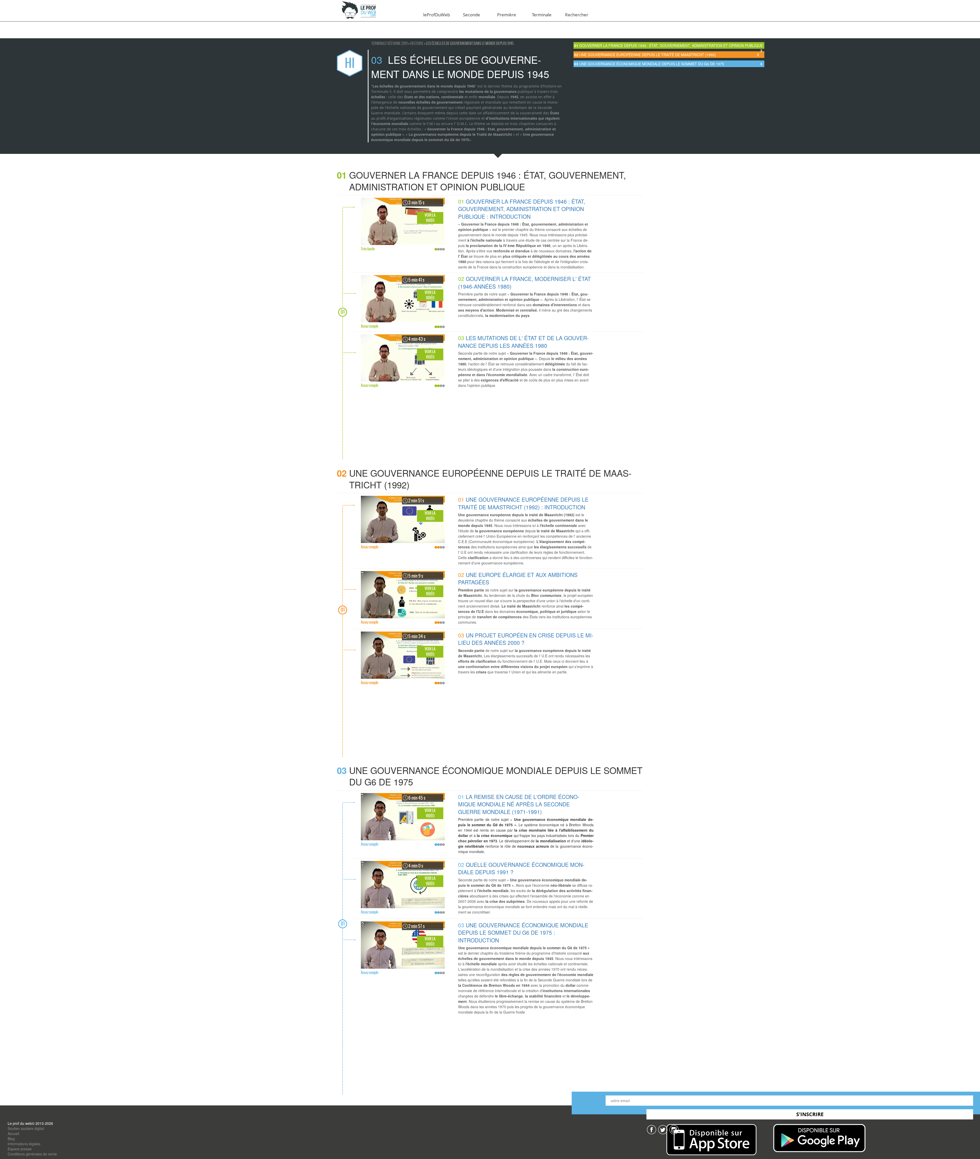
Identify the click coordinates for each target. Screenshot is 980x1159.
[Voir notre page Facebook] (651, 1129)
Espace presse (20, 1148)
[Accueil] (359, 10)
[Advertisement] (492, 424)
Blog (11, 1138)
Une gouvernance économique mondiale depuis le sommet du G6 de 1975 (668, 63)
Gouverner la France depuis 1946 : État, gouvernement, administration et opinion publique (668, 46)
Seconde (471, 15)
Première (506, 15)
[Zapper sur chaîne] (674, 1129)
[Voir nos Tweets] (663, 1129)
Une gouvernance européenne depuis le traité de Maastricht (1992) (666, 54)
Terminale (542, 15)
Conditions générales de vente (32, 1153)
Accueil (13, 1133)
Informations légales (24, 1143)
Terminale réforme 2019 (389, 43)
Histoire (417, 43)
